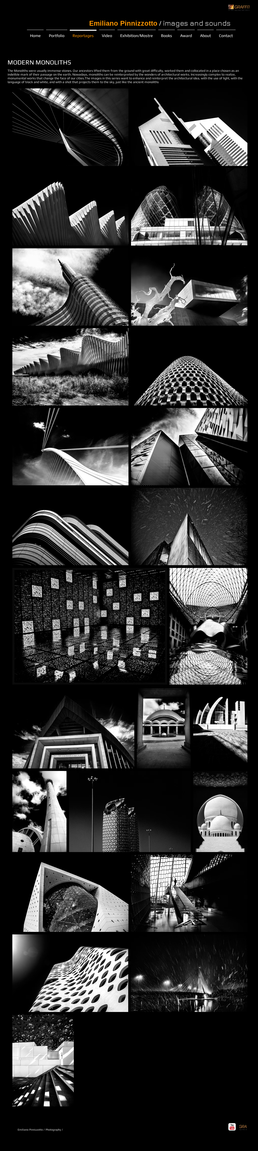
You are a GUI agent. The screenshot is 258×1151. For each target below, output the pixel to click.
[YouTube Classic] (232, 1127)
